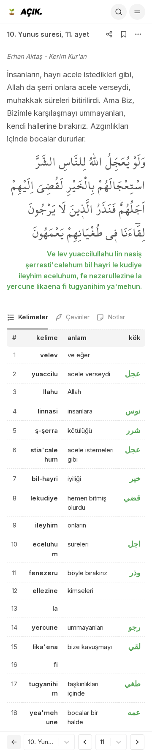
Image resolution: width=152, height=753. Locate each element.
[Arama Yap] (119, 12)
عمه (134, 712)
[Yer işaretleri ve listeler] (124, 34)
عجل (133, 373)
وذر (135, 572)
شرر (133, 430)
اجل (134, 543)
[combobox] (29, 742)
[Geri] (14, 742)
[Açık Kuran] (24, 12)
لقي (134, 646)
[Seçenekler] (138, 34)
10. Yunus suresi (34, 34)
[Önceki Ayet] (85, 742)
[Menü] (137, 12)
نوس (133, 410)
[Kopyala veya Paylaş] (109, 34)
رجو (134, 627)
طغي (133, 683)
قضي (132, 497)
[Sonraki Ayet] (137, 742)
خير (135, 478)
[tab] (27, 318)
